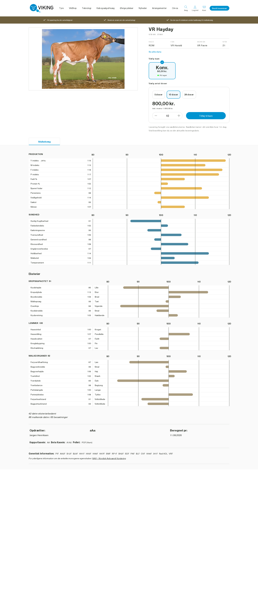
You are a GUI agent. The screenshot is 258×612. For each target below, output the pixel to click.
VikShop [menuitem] (72, 8)
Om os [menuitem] (175, 8)
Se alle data (155, 51)
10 (167, 116)
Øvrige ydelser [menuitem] (126, 8)
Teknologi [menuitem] (86, 8)
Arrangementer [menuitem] (159, 8)
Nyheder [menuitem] (143, 8)
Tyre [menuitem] (61, 8)
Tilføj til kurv (206, 115)
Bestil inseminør (219, 8)
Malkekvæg (44, 141)
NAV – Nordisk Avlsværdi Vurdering (109, 458)
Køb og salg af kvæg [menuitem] (106, 8)
